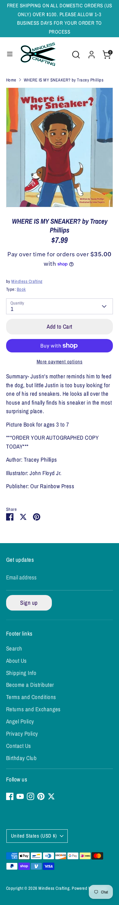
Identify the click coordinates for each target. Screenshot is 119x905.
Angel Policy (20, 721)
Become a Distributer (30, 685)
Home (11, 80)
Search (14, 648)
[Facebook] (9, 796)
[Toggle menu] (10, 54)
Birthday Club (21, 758)
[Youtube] (20, 796)
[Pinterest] (41, 796)
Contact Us (18, 746)
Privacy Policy (22, 733)
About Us (16, 661)
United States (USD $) (34, 835)
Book (21, 289)
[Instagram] (30, 796)
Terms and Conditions (31, 697)
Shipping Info (21, 673)
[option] (59, 148)
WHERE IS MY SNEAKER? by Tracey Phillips (64, 80)
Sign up (29, 603)
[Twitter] (51, 796)
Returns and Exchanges (33, 709)
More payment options (60, 361)
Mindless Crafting (26, 281)
